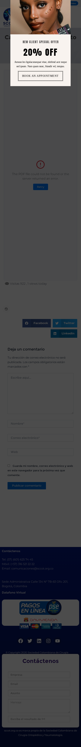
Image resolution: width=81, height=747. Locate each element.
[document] (40, 373)
